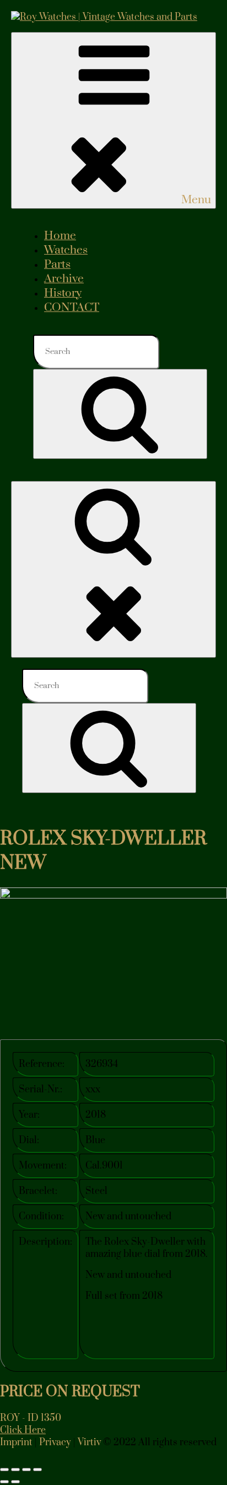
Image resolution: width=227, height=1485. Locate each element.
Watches (66, 250)
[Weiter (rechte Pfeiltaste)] (15, 1481)
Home (60, 236)
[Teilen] (26, 1469)
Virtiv (89, 1442)
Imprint (16, 1442)
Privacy (55, 1442)
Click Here (23, 1430)
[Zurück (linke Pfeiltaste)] (4, 1481)
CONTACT (71, 307)
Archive (64, 279)
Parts (57, 264)
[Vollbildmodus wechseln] (15, 1469)
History (63, 293)
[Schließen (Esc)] (37, 1469)
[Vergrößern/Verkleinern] (4, 1469)
